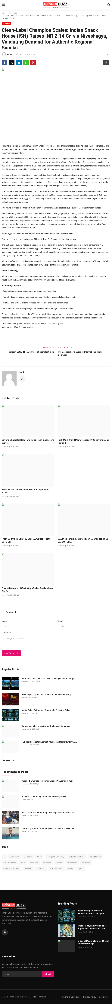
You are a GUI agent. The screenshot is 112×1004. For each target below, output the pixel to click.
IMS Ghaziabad (9, 862)
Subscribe (48, 974)
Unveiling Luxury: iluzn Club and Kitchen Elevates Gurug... (47, 694)
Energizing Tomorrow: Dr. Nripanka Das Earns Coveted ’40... (48, 828)
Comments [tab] (11, 612)
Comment (6, 632)
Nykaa (80, 868)
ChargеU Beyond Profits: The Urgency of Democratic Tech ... (92, 927)
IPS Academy (72, 862)
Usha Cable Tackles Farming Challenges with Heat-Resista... (48, 812)
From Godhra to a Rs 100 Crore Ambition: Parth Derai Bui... (26, 540)
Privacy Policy (89, 996)
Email (60, 621)
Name (4, 621)
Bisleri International (77, 857)
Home (4, 13)
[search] (108, 5)
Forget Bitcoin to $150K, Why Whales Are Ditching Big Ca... (27, 590)
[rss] (5, 932)
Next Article (63, 347)
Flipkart (59, 862)
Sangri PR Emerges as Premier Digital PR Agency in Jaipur (47, 781)
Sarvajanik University (55, 857)
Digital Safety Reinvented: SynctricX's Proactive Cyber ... (46, 710)
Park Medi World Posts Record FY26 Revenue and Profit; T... (83, 441)
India (23, 862)
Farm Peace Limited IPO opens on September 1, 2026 (26, 491)
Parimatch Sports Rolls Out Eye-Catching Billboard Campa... (48, 678)
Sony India (14, 857)
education (47, 862)
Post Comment (11, 653)
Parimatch (34, 862)
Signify (70, 868)
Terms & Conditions (71, 996)
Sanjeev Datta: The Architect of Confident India (31, 352)
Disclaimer (103, 996)
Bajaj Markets (95, 857)
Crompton (28, 857)
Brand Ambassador (11, 868)
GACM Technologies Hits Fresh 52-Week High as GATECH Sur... (83, 540)
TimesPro (28, 868)
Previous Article (47, 347)
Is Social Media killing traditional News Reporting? (44, 797)
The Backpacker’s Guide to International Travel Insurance (80, 353)
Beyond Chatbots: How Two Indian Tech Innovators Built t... (28, 441)
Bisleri (39, 857)
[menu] (3, 5)
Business (13, 13)
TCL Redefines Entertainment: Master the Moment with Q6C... (49, 742)
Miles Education (56, 868)
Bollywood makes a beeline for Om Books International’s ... (48, 726)
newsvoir (24, 681)
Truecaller (41, 868)
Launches (86, 862)
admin (22, 372)
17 (4, 857)
